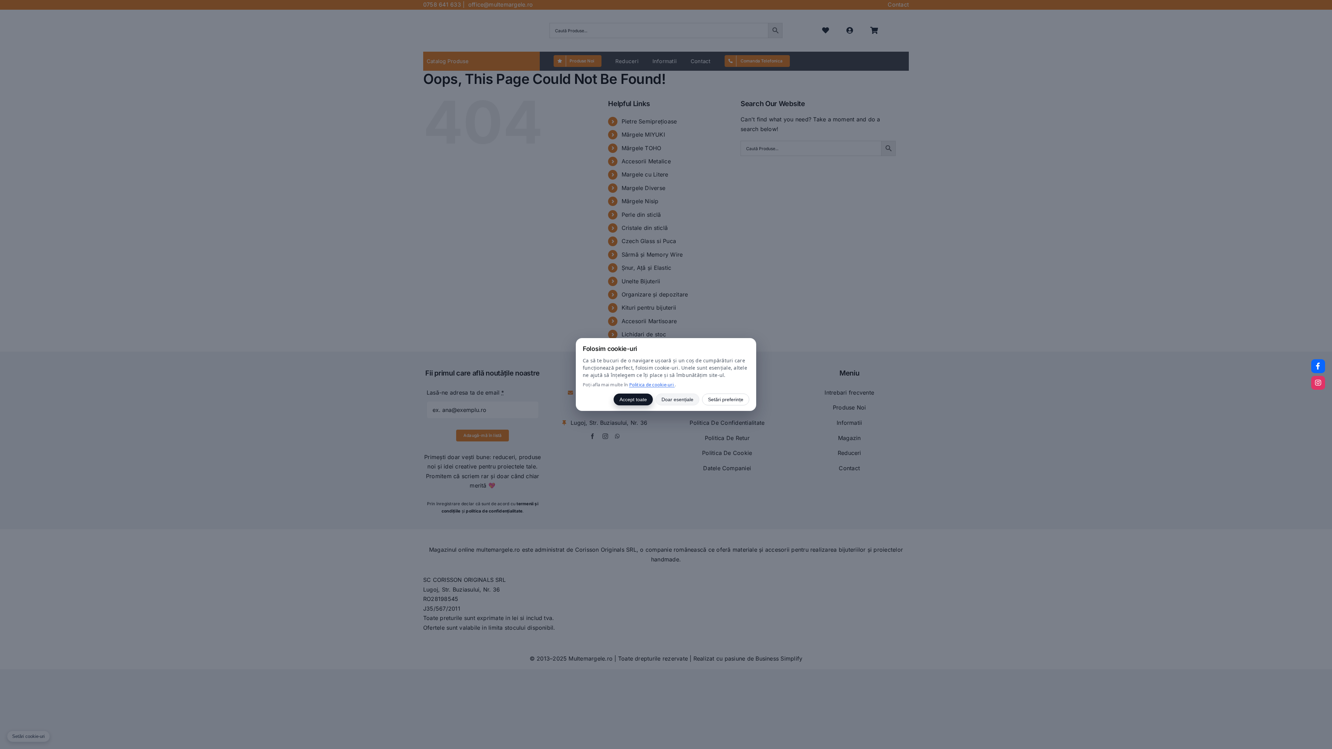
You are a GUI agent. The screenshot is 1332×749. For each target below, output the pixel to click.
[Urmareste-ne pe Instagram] (1318, 383)
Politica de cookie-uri (652, 384)
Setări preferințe (725, 399)
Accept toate (633, 399)
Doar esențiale (677, 399)
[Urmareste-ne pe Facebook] (1318, 366)
